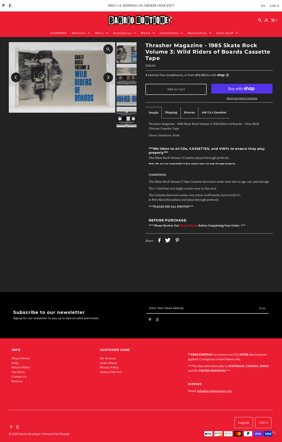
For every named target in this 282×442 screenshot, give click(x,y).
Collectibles (169, 33)
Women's (78, 33)
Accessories (122, 33)
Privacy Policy (109, 367)
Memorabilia (197, 33)
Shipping (171, 112)
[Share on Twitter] (168, 241)
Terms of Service (111, 372)
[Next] (108, 77)
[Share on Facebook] (159, 241)
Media (145, 33)
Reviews (17, 381)
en (263, 6)
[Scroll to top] (273, 433)
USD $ (274, 6)
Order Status (108, 363)
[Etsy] (9, 6)
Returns (189, 112)
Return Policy (21, 367)
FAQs (15, 363)
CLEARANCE (58, 33)
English (243, 423)
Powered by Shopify (56, 434)
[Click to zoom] (108, 49)
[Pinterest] (3, 6)
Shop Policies (21, 358)
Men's (99, 33)
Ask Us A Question (214, 112)
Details (153, 112)
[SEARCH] (260, 20)
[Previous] (16, 77)
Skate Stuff (224, 33)
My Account (108, 358)
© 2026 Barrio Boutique (25, 434)
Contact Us (19, 376)
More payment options (241, 98)
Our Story (18, 372)
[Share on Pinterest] (177, 241)
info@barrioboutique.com (214, 391)
